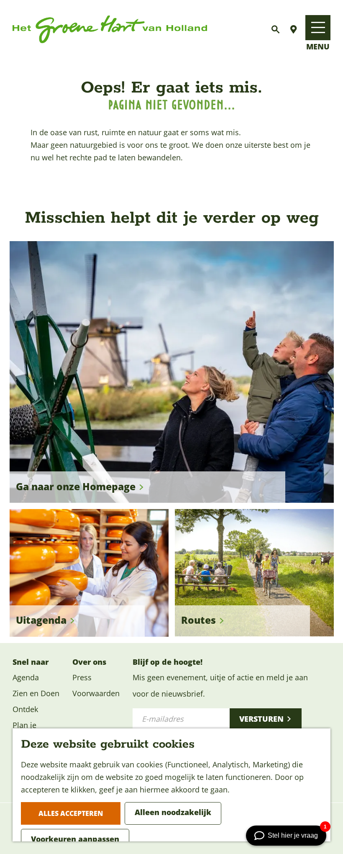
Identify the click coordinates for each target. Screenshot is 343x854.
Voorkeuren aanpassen (75, 839)
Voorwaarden (96, 693)
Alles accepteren (70, 813)
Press (82, 677)
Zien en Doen (36, 693)
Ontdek (25, 709)
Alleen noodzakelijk (173, 812)
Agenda (26, 677)
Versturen (261, 719)
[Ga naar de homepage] (110, 29)
